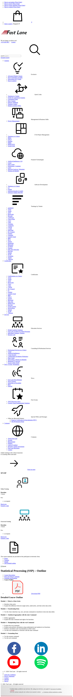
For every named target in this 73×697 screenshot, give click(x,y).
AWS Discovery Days (14, 401)
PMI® (9, 143)
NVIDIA (10, 246)
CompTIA (11, 225)
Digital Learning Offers (14, 105)
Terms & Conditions (10, 674)
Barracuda (11, 214)
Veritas (10, 257)
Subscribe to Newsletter (14, 383)
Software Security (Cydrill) (15, 191)
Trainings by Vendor (13, 96)
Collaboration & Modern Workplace (18, 356)
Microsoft (10, 245)
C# (9, 188)
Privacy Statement (9, 676)
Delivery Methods (13, 102)
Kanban (10, 141)
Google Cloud (12, 237)
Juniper (10, 241)
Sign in (6, 681)
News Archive (12, 381)
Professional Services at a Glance (17, 350)
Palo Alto (10, 302)
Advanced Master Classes (15, 76)
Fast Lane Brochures (13, 448)
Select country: (8, 24)
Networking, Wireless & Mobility (17, 359)
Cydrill (10, 229)
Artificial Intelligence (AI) (15, 161)
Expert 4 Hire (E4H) (13, 363)
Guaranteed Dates (13, 99)
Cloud (9, 163)
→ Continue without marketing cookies (52, 692)
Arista (9, 209)
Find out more (31, 469)
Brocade (10, 216)
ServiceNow (11, 308)
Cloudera (10, 224)
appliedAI (10, 208)
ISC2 (9, 240)
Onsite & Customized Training (16, 97)
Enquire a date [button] (5, 506)
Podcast (10, 386)
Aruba (9, 211)
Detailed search (5, 57)
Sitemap (6, 679)
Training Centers (12, 104)
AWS (9, 213)
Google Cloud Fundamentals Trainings (19, 403)
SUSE (9, 254)
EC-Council (11, 232)
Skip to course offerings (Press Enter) (14, 5)
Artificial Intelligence (14, 353)
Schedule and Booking (10, 578)
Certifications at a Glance (15, 276)
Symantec (10, 256)
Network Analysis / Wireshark (16, 169)
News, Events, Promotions (11, 364)
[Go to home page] (14, 39)
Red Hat (10, 251)
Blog (9, 384)
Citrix (9, 222)
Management (11, 442)
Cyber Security (12, 355)
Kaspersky (11, 243)
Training (6, 60)
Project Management (13, 121)
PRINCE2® (11, 144)
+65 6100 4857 (5, 42)
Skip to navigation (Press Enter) (13, 2)
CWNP (10, 227)
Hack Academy (12, 81)
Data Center (11, 164)
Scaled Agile (11, 146)
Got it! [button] (12, 690)
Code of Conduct (13, 445)
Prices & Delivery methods (11, 576)
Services (6, 314)
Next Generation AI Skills (15, 77)
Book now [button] (4, 504)
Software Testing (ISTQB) (15, 192)
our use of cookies (56, 689)
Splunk (10, 253)
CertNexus (11, 217)
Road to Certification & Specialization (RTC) (24, 420)
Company (7, 423)
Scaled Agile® (12, 306)
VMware (10, 259)
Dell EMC (11, 230)
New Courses (11, 101)
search (2, 56)
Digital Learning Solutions (15, 330)
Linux (9, 167)
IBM (9, 238)
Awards (10, 440)
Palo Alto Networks (13, 249)
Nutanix (10, 248)
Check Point (11, 219)
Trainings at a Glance (14, 136)
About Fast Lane (12, 438)
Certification (7, 261)
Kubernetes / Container (14, 166)
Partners (10, 443)
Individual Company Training (16, 333)
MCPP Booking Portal (17, 421)
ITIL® (10, 139)
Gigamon (10, 235)
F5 (8, 290)
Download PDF (35, 593)
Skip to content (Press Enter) (12, 7)
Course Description (9, 575)
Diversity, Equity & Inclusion (16, 446)
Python (10, 189)
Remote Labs (11, 335)
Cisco (9, 221)
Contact (13, 42)
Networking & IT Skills (14, 79)
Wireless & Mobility (13, 171)
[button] (16, 24)
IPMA (9, 138)
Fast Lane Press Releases (15, 380)
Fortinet (10, 233)
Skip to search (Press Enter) (12, 4)
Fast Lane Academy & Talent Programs (19, 331)
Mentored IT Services (14, 361)
